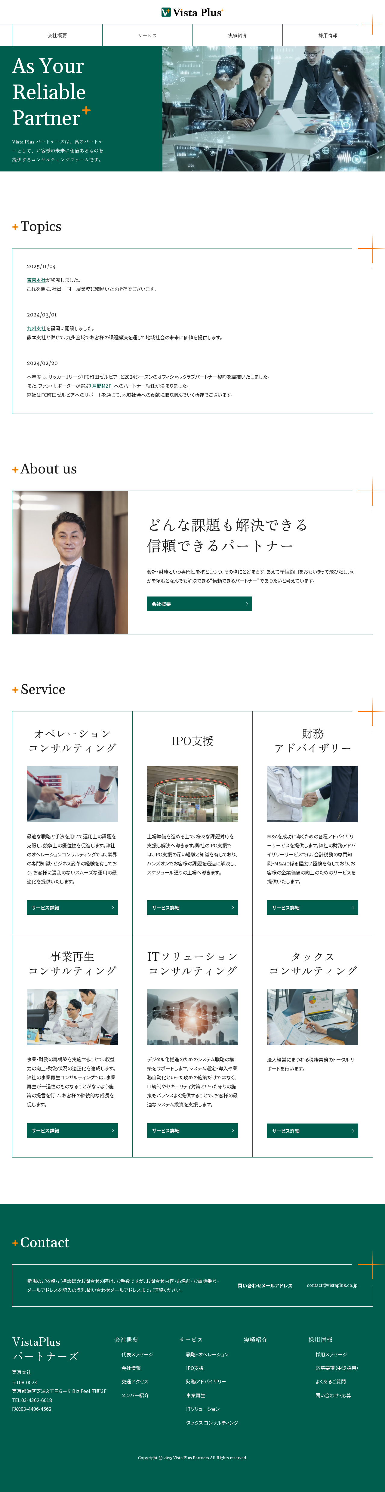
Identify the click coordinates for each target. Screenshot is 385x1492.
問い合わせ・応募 (333, 1395)
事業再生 (195, 1395)
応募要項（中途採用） (337, 1367)
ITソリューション (203, 1408)
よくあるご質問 (331, 1381)
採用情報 (327, 35)
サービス (147, 35)
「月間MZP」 (102, 385)
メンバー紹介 (135, 1395)
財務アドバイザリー (206, 1381)
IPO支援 (195, 1367)
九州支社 (36, 328)
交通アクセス (135, 1381)
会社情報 (131, 1367)
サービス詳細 (45, 907)
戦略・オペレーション (207, 1354)
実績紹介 (237, 35)
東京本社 (36, 279)
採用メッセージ (331, 1354)
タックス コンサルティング (212, 1422)
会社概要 (57, 35)
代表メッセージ (137, 1354)
